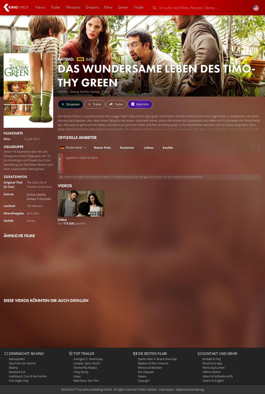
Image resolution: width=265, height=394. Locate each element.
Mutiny (13, 367)
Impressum (166, 389)
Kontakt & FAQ (211, 359)
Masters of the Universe (153, 363)
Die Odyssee (146, 372)
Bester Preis (102, 148)
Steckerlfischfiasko (85, 367)
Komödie (45, 199)
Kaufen (168, 148)
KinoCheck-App (212, 363)
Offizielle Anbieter (77, 137)
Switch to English (213, 380)
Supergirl (144, 380)
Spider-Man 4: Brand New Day (157, 359)
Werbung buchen (213, 367)
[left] (252, 146)
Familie (41, 194)
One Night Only (18, 380)
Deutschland (74, 147)
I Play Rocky (81, 372)
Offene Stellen (211, 372)
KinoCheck (68, 389)
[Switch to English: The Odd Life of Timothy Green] (256, 7)
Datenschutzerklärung (190, 389)
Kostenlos (127, 148)
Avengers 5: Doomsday (88, 359)
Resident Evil (17, 372)
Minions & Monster (150, 367)
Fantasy (31, 199)
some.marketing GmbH (97, 389)
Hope (77, 376)
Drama (31, 194)
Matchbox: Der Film (86, 380)
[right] (258, 146)
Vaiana (142, 376)
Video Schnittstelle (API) (217, 376)
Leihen (149, 148)
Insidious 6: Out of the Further (28, 376)
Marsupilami (17, 359)
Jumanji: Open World (87, 363)
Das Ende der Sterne (22, 363)
